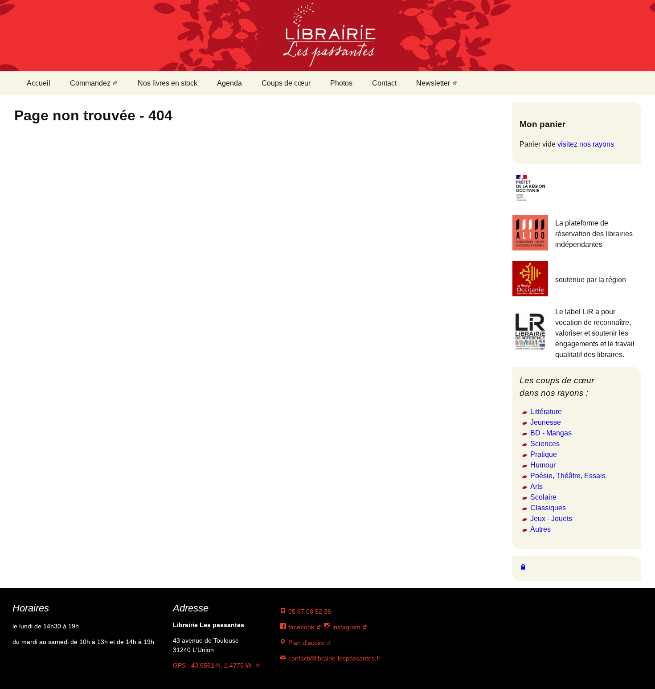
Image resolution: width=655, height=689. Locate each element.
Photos (341, 83)
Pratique (543, 454)
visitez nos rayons (585, 144)
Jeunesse (545, 422)
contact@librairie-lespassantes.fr (334, 658)
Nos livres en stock (167, 83)
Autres (540, 529)
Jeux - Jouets (551, 518)
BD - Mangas (551, 433)
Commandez (90, 83)
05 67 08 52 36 (309, 611)
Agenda (229, 83)
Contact (384, 83)
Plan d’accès (305, 642)
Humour (543, 465)
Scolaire (543, 497)
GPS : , (212, 665)
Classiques (548, 508)
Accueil (38, 83)
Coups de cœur (286, 83)
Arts (536, 486)
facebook (300, 627)
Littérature (546, 411)
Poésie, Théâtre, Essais (568, 476)
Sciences (545, 443)
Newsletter (433, 83)
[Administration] (523, 566)
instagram (345, 627)
